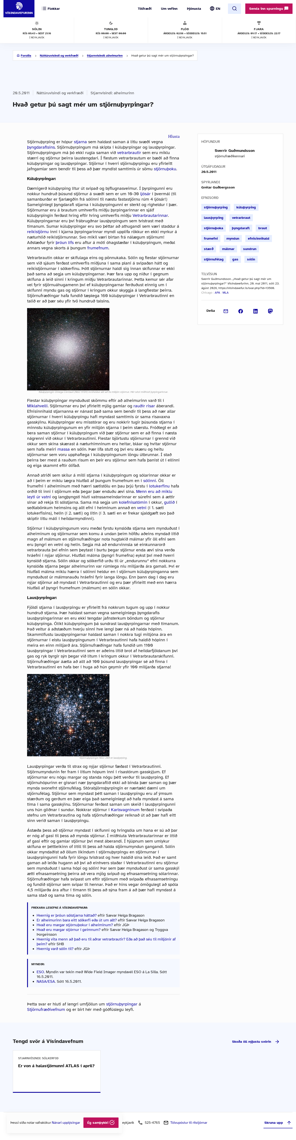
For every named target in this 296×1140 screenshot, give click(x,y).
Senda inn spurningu (266, 8)
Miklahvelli (37, 406)
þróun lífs (65, 242)
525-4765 (152, 1123)
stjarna (80, 142)
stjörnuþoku (165, 169)
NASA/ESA (46, 981)
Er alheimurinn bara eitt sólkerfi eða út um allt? (77, 920)
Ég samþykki (98, 1123)
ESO (40, 971)
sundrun (249, 249)
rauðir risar (144, 406)
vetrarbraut (241, 218)
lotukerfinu (159, 486)
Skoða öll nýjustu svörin (251, 1041)
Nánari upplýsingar (66, 1123)
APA (217, 292)
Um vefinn (169, 8)
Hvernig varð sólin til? (55, 948)
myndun (232, 238)
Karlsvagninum (125, 809)
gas (235, 259)
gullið (169, 502)
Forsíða (26, 55)
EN (218, 8)
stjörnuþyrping (216, 207)
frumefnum (97, 248)
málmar (228, 249)
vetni (141, 507)
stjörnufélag (214, 259)
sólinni (149, 480)
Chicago (206, 292)
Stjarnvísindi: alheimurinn (105, 55)
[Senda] (226, 310)
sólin (251, 259)
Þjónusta (194, 8)
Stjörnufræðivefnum (46, 1009)
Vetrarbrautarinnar (150, 215)
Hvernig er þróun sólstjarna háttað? (67, 915)
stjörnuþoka (213, 228)
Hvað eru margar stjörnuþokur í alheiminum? (75, 924)
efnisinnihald (258, 238)
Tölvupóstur (188, 1123)
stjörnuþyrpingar (121, 1004)
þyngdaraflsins (41, 147)
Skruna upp (273, 1123)
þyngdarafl (241, 228)
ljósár (145, 193)
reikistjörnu (38, 231)
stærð (208, 249)
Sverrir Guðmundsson (235, 150)
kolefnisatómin (133, 502)
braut (262, 228)
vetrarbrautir (129, 152)
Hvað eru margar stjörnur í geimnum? (69, 929)
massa (63, 449)
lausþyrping (213, 218)
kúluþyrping (246, 207)
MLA (226, 292)
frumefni (211, 238)
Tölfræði (144, 8)
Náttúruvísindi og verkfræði (59, 55)
